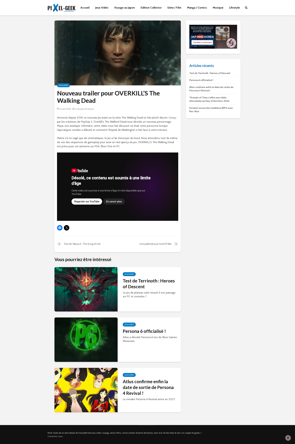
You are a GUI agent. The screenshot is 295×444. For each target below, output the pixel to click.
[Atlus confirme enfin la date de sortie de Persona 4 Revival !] (86, 389)
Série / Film (174, 7)
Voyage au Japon (124, 7)
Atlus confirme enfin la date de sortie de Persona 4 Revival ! (148, 387)
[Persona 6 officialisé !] (86, 339)
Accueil (84, 7)
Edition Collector (151, 7)
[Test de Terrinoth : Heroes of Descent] (86, 288)
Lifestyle (234, 7)
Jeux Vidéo (101, 7)
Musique (218, 7)
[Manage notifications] (288, 438)
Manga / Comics (197, 7)
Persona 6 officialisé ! (144, 331)
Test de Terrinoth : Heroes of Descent (149, 283)
